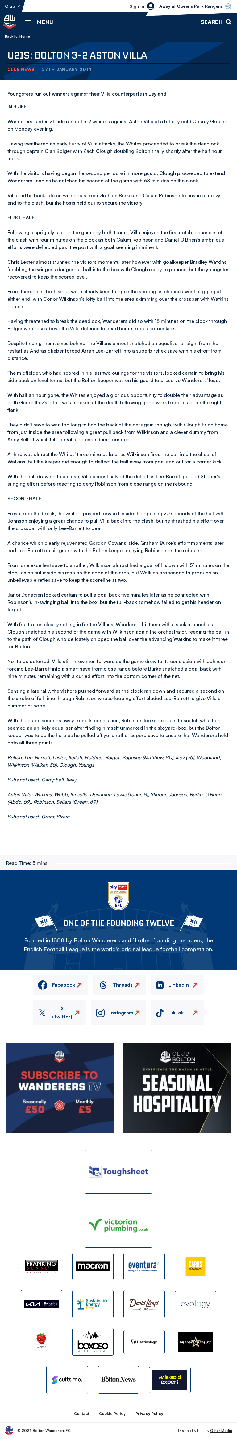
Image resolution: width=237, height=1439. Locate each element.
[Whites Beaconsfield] (41, 1342)
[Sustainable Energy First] (93, 1304)
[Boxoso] (93, 1342)
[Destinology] (144, 1342)
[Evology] (195, 1304)
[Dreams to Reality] (195, 1342)
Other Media (221, 1430)
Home (24, 36)
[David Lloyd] (144, 1304)
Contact (81, 1413)
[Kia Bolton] (41, 1304)
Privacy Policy (149, 1413)
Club (10, 6)
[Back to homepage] (9, 21)
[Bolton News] (118, 1380)
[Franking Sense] (41, 1266)
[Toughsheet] (118, 1172)
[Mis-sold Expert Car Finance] (169, 1380)
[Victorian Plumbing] (118, 1226)
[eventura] (144, 1266)
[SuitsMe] (67, 1380)
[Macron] (93, 1266)
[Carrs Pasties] (195, 1266)
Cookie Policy (112, 1413)
